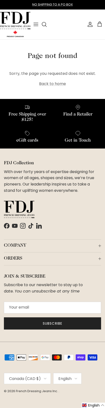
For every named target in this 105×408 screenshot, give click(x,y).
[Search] (46, 24)
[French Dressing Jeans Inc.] (15, 24)
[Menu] (36, 24)
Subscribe (52, 323)
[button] (93, 405)
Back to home (52, 84)
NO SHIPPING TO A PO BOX (52, 4)
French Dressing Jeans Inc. (37, 391)
